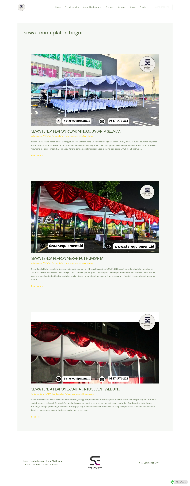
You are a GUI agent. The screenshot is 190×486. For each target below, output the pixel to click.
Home (58, 7)
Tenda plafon (58, 136)
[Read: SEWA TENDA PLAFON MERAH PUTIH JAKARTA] (95, 216)
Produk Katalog (72, 7)
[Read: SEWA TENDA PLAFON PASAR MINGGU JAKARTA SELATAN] (95, 89)
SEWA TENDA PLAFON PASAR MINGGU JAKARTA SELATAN (76, 131)
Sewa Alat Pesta (91, 7)
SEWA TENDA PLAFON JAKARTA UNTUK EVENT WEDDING (75, 389)
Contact (109, 7)
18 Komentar (37, 394)
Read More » (37, 155)
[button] (100, 7)
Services (122, 7)
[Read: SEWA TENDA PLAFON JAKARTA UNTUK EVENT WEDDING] (95, 347)
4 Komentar (36, 136)
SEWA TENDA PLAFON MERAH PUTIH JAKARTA (67, 258)
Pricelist (143, 7)
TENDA (47, 136)
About (133, 7)
